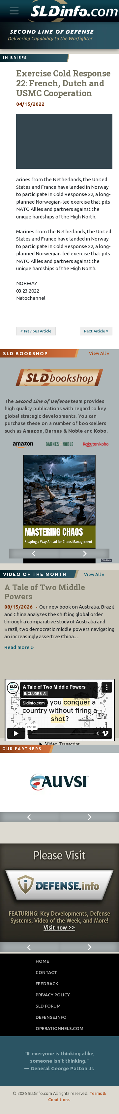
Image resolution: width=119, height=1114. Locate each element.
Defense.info (51, 1017)
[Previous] (34, 553)
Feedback (47, 983)
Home (42, 961)
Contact (46, 972)
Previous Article (37, 331)
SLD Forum (48, 1006)
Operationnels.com (59, 1028)
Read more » (19, 647)
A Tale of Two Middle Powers (44, 591)
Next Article (94, 331)
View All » (99, 353)
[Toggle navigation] (14, 11)
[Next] (84, 553)
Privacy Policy (53, 994)
